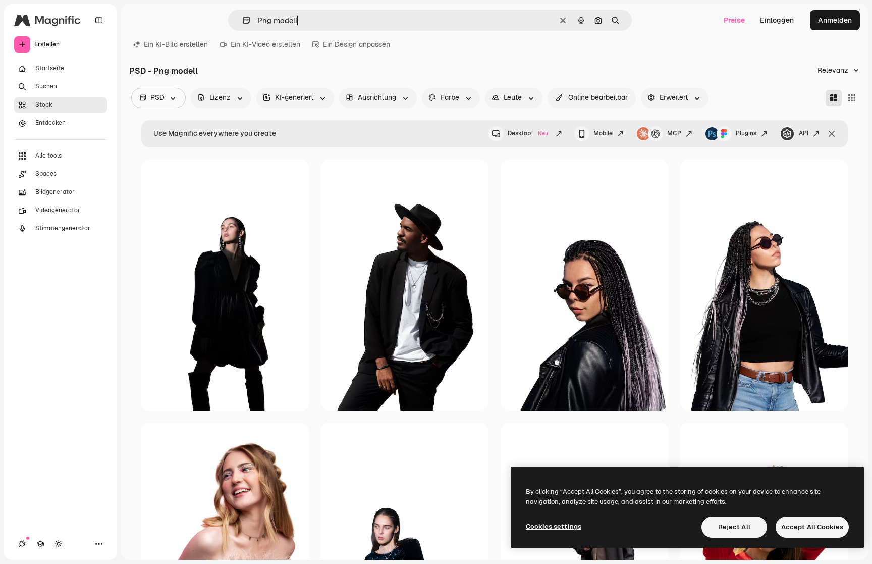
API (803, 133)
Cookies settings (553, 526)
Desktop (528, 133)
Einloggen (777, 20)
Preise (734, 20)
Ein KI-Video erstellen (265, 44)
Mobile (603, 133)
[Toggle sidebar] (99, 20)
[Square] (852, 98)
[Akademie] (40, 544)
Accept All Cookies (812, 527)
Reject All (734, 527)
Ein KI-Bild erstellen (176, 44)
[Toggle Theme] (58, 544)
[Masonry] (834, 98)
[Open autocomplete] (242, 20)
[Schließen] (832, 134)
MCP (674, 133)
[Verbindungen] (22, 544)
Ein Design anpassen (356, 44)
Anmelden (835, 20)
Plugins (746, 133)
